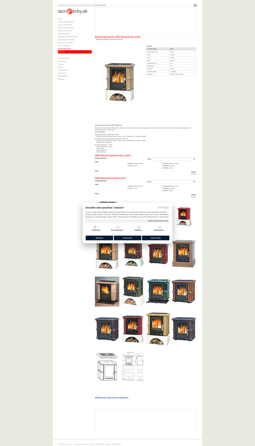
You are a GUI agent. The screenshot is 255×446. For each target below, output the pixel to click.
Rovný (133, 165)
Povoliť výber (127, 238)
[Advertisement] (145, 21)
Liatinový (168, 168)
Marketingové (159, 230)
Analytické (138, 230)
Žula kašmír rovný (171, 163)
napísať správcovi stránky (81, 444)
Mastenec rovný (136, 163)
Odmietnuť (99, 238)
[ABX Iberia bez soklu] (195, 5)
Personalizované (117, 230)
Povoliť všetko (156, 238)
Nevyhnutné (96, 230)
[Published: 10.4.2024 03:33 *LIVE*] (58, 444)
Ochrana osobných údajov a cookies (158, 220)
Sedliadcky (169, 165)
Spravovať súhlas (116, 444)
